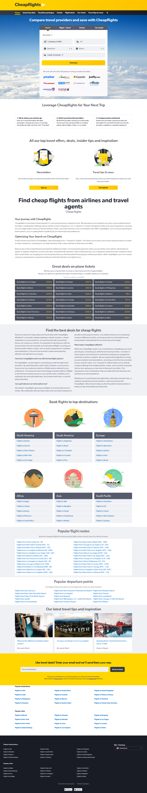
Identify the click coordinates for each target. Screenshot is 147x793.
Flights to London (100, 723)
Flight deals (70, 13)
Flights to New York (22, 719)
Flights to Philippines (22, 699)
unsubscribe (92, 679)
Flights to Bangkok (101, 715)
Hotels (59, 13)
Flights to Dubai (100, 728)
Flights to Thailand (101, 699)
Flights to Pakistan (21, 703)
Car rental (81, 13)
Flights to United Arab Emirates (105, 703)
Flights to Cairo (60, 723)
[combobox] (48, 35)
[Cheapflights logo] (28, 5)
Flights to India (20, 695)
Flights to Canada (61, 695)
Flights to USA (20, 690)
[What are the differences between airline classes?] (34, 625)
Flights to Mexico (61, 699)
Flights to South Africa (63, 690)
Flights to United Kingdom (104, 690)
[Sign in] (107, 12)
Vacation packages (46, 13)
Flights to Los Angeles (63, 728)
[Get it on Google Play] (68, 790)
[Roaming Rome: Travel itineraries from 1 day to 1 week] (113, 625)
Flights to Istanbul (61, 719)
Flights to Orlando (61, 715)
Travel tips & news (95, 13)
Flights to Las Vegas (101, 719)
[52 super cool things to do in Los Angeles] (73, 625)
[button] (48, 27)
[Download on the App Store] (78, 790)
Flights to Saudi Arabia (63, 703)
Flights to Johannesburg (23, 728)
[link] (43, 188)
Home (17, 13)
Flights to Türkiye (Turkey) (103, 695)
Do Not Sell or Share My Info (66, 784)
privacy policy (58, 679)
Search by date (29, 13)
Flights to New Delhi (22, 723)
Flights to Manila (21, 715)
